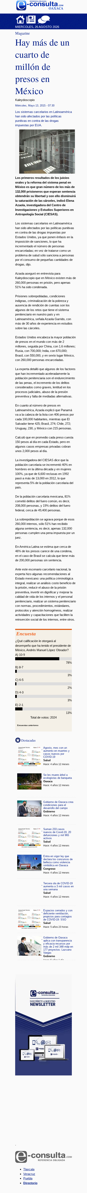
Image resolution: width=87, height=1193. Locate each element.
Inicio (20, 19)
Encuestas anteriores (27, 725)
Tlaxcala (28, 1169)
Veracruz (29, 1174)
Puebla (27, 1178)
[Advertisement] (45, 1106)
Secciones (31, 19)
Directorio (30, 1183)
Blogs (52, 19)
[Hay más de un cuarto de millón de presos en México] (48, 172)
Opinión (44, 19)
